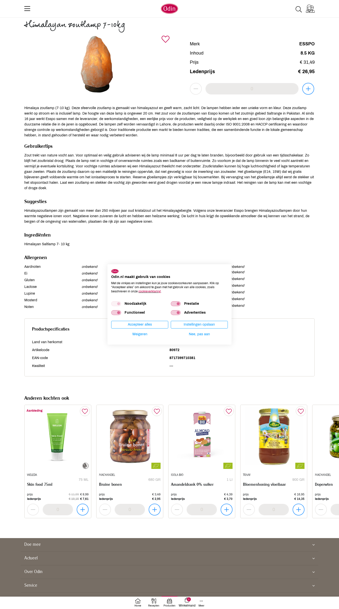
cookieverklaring (149, 291)
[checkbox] (116, 303)
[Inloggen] (310, 8)
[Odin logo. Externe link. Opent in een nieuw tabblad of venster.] (115, 271)
